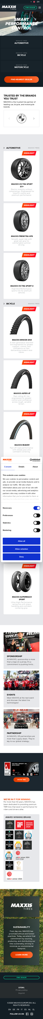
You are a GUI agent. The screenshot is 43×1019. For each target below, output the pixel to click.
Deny (21, 557)
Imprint (21, 993)
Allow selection (21, 549)
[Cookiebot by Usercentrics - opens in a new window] (30, 460)
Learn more (21, 955)
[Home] (9, 7)
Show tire (21, 779)
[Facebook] (27, 1014)
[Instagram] (31, 1014)
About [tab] (35, 467)
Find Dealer (30, 7)
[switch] (36, 515)
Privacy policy (21, 990)
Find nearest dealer (21, 79)
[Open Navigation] (39, 7)
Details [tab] (21, 467)
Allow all (21, 541)
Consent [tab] (7, 467)
